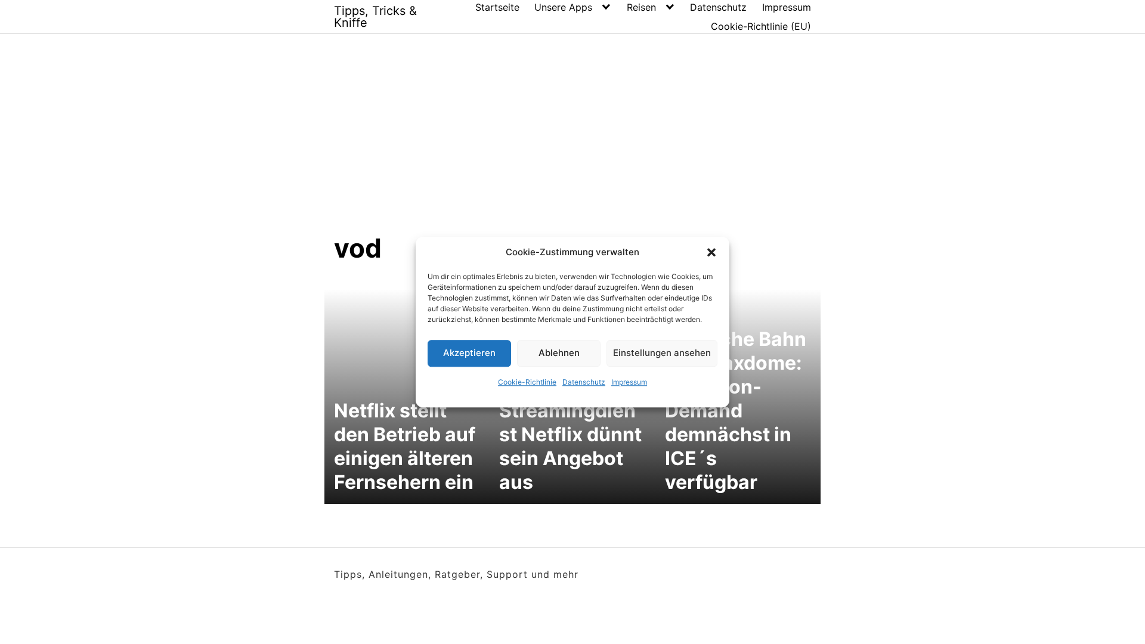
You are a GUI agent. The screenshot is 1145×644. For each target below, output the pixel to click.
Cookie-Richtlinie (527, 381)
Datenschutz (583, 381)
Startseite (497, 7)
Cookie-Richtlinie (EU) (761, 26)
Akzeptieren (469, 352)
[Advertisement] (572, 142)
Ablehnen (559, 352)
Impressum (629, 381)
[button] (711, 253)
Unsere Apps (563, 7)
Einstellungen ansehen (662, 352)
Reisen (641, 7)
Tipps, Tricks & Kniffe (375, 17)
